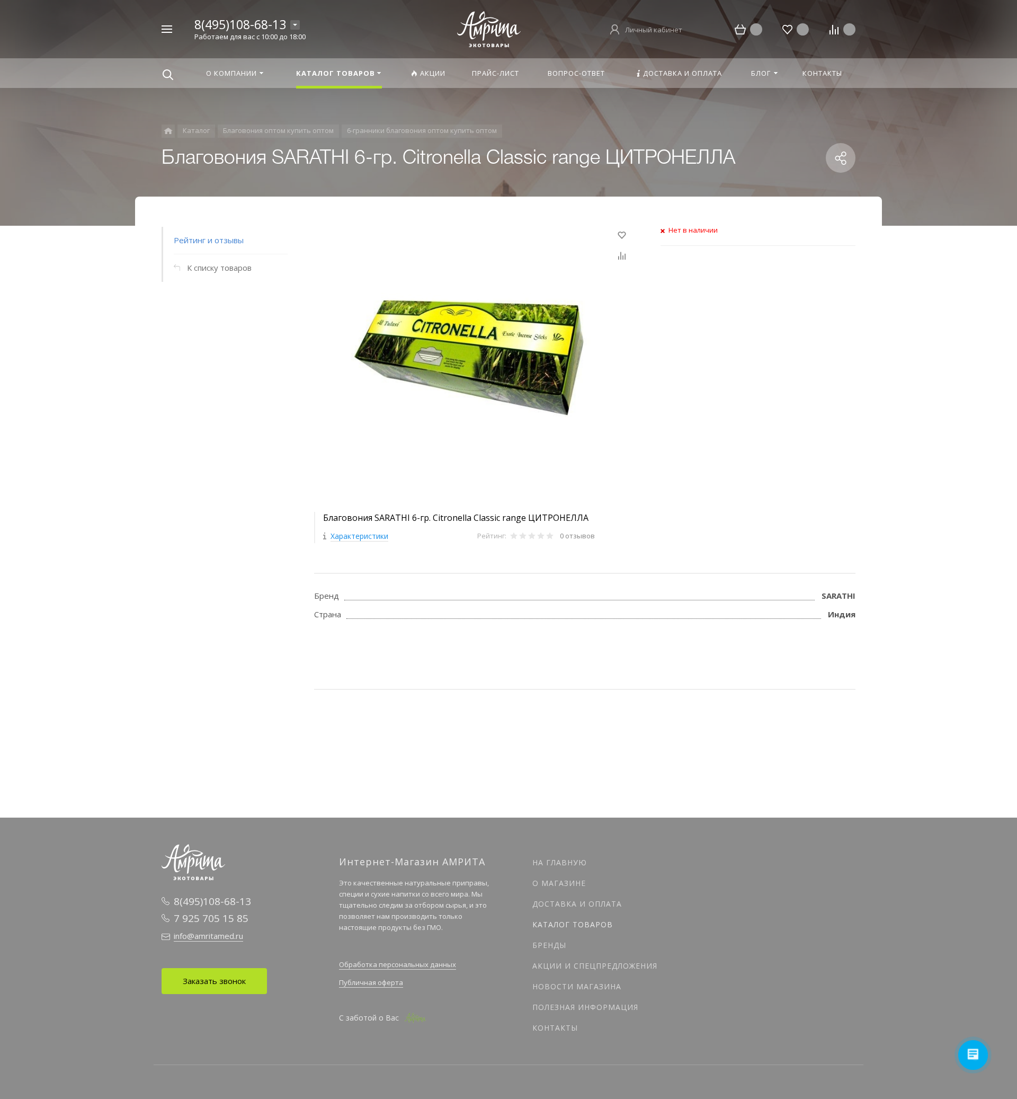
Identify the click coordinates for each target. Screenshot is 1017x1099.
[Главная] (168, 131)
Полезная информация (585, 1007)
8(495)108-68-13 (240, 24)
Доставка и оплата (577, 904)
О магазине (559, 883)
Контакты (555, 1028)
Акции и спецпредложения (594, 966)
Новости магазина (576, 986)
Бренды (549, 945)
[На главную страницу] (489, 28)
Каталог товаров (572, 924)
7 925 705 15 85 (211, 918)
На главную (559, 862)
